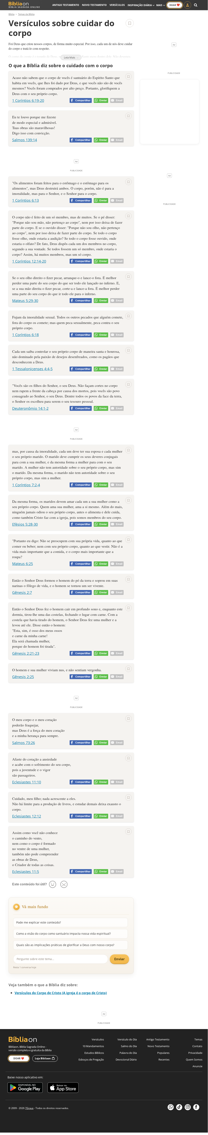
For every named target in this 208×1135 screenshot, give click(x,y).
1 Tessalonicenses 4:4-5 (32, 368)
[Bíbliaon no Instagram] (188, 1107)
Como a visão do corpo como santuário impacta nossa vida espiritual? (63, 933)
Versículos (117, 5)
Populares (163, 1053)
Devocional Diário (126, 1059)
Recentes (163, 1059)
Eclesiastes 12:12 (26, 816)
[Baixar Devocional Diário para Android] (25, 1088)
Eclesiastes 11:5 (25, 871)
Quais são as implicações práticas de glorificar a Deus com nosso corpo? (65, 945)
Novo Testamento (94, 5)
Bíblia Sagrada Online (24, 7)
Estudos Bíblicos (94, 1053)
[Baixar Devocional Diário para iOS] (63, 1088)
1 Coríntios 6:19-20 (28, 100)
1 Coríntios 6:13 (25, 200)
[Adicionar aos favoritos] (130, 23)
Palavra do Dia (128, 1053)
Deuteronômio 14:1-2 (30, 408)
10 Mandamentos (93, 1046)
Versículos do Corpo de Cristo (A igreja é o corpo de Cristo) (61, 993)
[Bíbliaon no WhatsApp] (171, 1107)
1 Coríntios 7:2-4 (26, 484)
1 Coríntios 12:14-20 (29, 261)
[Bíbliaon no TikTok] (179, 1107)
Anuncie (197, 1066)
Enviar (119, 959)
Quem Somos (194, 1059)
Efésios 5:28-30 (25, 524)
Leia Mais (70, 57)
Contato (197, 1046)
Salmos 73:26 (23, 742)
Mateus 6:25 (22, 563)
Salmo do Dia (129, 1046)
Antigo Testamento (65, 5)
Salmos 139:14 (24, 139)
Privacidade (195, 1053)
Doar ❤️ (18, 1058)
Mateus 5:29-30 (25, 300)
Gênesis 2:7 (22, 592)
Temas (198, 1039)
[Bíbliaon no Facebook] (196, 1107)
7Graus (29, 1108)
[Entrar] (187, 5)
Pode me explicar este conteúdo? (38, 922)
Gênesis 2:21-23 (25, 653)
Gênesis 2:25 (23, 676)
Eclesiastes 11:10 (26, 782)
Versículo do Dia (127, 1039)
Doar (174, 5)
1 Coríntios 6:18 (25, 334)
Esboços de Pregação (91, 1059)
